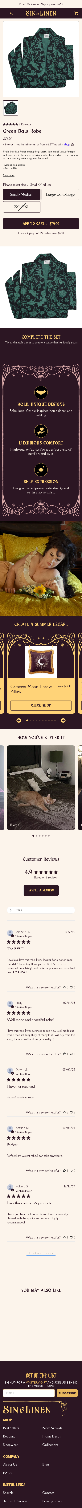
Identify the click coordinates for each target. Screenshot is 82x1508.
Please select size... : (27, 185)
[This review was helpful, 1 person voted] (64, 1054)
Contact (48, 1493)
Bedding (9, 1436)
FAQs (7, 1473)
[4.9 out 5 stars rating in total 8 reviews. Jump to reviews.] (7, 1341)
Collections (50, 1445)
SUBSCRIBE (67, 1393)
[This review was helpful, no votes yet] (64, 987)
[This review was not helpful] (71, 1112)
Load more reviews (41, 1253)
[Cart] (76, 13)
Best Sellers (11, 1428)
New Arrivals (52, 1428)
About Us (10, 1464)
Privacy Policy (52, 1501)
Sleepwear (10, 1445)
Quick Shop (41, 707)
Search (8, 1493)
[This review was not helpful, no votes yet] (71, 987)
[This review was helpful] (64, 1112)
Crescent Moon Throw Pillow (31, 689)
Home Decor (51, 1436)
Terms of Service (15, 1501)
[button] (18, 720)
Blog (45, 1464)
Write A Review (41, 890)
